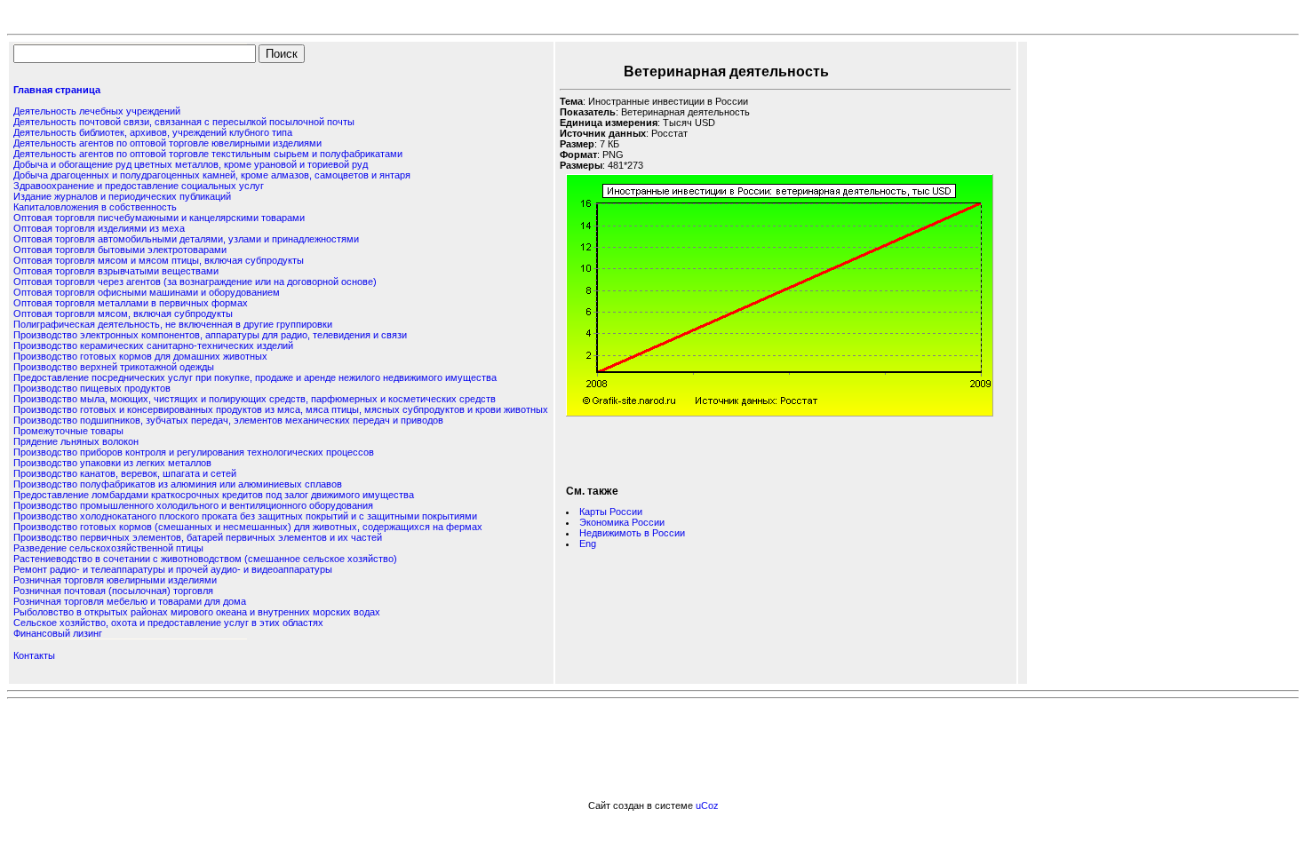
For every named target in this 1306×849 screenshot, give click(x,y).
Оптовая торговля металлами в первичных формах (130, 303)
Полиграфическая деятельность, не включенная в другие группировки (172, 324)
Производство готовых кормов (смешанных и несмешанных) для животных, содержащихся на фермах (247, 526)
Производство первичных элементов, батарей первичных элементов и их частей (197, 537)
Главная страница (56, 89)
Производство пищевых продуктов (92, 388)
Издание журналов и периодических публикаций (122, 196)
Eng (587, 543)
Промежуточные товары (68, 430)
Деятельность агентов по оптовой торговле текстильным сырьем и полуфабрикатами (207, 153)
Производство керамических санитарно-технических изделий (153, 345)
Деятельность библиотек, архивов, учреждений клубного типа (152, 132)
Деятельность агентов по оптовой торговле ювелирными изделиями (167, 143)
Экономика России (622, 522)
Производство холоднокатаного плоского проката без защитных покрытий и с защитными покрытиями (245, 516)
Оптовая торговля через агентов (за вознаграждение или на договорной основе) (195, 281)
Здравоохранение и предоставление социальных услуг (138, 185)
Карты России (610, 511)
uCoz (707, 805)
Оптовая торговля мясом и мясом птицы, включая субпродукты (158, 260)
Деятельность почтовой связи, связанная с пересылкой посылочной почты (183, 121)
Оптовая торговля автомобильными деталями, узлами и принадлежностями (186, 239)
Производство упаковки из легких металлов (112, 462)
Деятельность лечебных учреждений (96, 111)
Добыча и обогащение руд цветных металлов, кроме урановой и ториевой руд (190, 164)
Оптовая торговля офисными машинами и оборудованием (146, 292)
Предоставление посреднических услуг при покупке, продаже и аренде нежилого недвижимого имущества (255, 377)
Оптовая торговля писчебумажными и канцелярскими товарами (159, 217)
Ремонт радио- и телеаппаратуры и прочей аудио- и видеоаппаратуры (172, 569)
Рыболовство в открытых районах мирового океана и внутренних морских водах (196, 612)
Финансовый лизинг (57, 633)
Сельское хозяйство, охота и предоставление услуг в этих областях (168, 622)
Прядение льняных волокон (76, 441)
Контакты (34, 655)
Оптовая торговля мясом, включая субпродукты (123, 313)
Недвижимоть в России (632, 533)
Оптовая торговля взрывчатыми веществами (116, 271)
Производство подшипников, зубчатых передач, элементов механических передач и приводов (228, 420)
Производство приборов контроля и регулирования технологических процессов (193, 452)
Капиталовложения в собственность (95, 207)
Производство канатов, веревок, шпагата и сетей (124, 473)
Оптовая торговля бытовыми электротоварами (120, 249)
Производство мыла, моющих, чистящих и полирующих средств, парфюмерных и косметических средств (254, 398)
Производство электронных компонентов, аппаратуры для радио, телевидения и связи (210, 334)
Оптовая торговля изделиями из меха (99, 228)
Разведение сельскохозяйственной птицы (108, 548)
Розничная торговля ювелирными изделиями (115, 580)
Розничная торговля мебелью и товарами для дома (129, 601)
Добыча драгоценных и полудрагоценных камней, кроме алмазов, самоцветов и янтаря (211, 175)
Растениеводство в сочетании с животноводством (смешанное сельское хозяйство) (205, 558)
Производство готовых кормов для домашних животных (140, 356)
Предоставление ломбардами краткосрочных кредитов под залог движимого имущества (213, 494)
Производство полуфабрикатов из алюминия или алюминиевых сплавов (177, 484)
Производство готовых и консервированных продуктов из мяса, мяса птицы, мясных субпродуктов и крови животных (280, 409)
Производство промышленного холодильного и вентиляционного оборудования (193, 505)
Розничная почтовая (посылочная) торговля (113, 590)
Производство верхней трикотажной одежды (113, 366)
